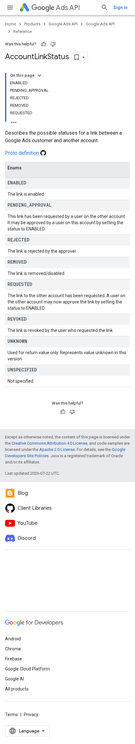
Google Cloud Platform (27, 668)
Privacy (31, 714)
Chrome (13, 648)
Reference (22, 31)
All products (17, 688)
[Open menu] (10, 7)
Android (13, 638)
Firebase (13, 658)
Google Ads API (63, 24)
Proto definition (22, 153)
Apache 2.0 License (57, 449)
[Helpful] (43, 44)
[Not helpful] (53, 44)
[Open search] (104, 7)
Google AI (14, 678)
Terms (11, 714)
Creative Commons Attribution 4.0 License (49, 443)
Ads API (68, 7)
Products (32, 24)
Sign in (120, 7)
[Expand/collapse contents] (39, 75)
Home (10, 24)
